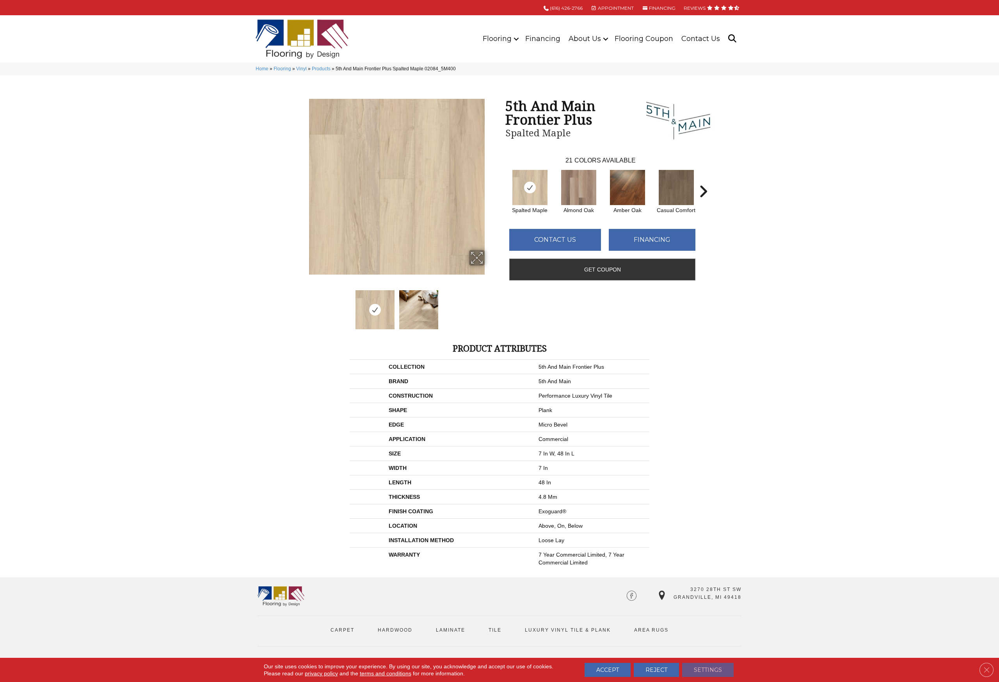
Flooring (497, 38)
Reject (656, 669)
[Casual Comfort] (676, 187)
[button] (516, 39)
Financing (542, 38)
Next (490, 306)
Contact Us (700, 38)
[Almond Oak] (578, 187)
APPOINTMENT (615, 8)
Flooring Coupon (644, 38)
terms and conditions (385, 673)
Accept (607, 669)
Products (321, 68)
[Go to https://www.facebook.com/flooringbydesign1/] (631, 596)
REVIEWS (695, 8)
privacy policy (321, 673)
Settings (708, 669)
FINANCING (661, 8)
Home (262, 68)
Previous (304, 306)
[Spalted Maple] (529, 187)
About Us (585, 38)
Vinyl (301, 68)
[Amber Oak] (627, 187)
